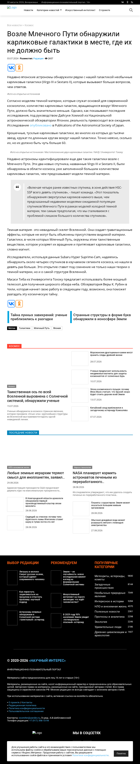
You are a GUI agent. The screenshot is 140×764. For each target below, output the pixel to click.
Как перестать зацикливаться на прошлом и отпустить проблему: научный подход (30, 597)
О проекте (104, 10)
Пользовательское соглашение (26, 711)
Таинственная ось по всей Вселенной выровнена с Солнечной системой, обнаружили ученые (37, 396)
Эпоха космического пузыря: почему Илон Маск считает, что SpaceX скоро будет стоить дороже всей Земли (110, 392)
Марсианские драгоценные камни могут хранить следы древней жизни (111, 353)
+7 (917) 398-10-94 (39, 720)
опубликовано (41, 125)
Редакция (38, 58)
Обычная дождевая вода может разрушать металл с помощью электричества (108, 523)
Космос (29, 25)
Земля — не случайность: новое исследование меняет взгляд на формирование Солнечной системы (74, 578)
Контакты (27, 702)
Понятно (121, 753)
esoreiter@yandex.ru (29, 717)
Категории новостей (48, 10)
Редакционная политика (22, 705)
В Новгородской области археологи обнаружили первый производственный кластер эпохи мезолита (44, 502)
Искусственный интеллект (80, 10)
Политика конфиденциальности (27, 708)
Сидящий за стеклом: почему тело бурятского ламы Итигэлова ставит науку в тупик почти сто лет (44, 519)
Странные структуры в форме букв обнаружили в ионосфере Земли (102, 317)
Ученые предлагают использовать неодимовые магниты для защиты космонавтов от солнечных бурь (108, 373)
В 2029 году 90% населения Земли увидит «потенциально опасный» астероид (76, 618)
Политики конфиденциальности (90, 755)
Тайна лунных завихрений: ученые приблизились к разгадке (39, 317)
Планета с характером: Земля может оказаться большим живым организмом (110, 505)
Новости (28, 10)
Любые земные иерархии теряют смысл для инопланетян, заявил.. (36, 475)
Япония (57, 328)
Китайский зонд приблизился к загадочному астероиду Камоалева (109, 409)
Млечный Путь (42, 328)
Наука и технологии (82, 467)
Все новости (14, 25)
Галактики (24, 328)
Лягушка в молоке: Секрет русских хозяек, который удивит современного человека (31, 575)
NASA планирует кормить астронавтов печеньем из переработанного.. (95, 477)
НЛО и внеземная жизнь (19, 467)
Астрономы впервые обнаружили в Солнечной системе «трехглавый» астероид (31, 616)
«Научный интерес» (47, 661)
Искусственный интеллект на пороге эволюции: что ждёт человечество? (74, 598)
